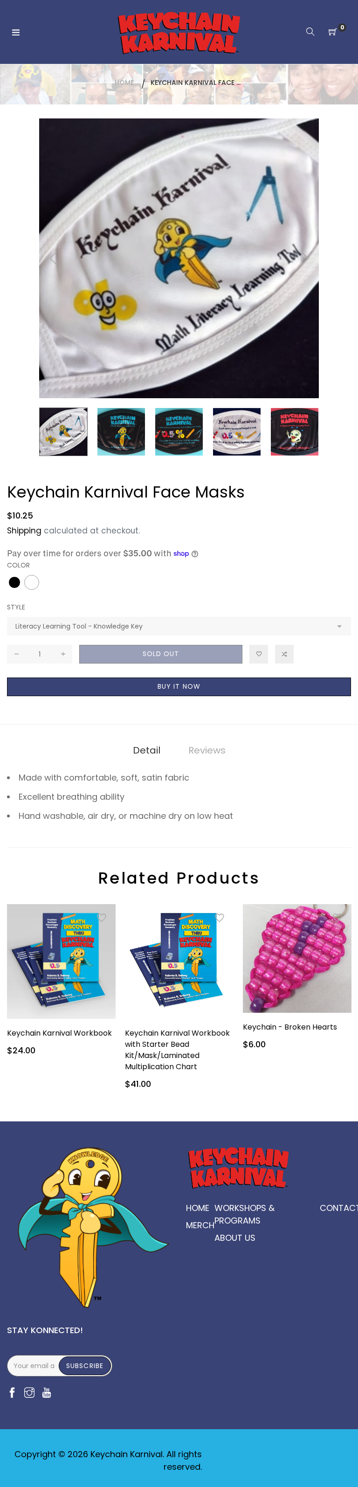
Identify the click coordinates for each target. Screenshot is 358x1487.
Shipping (24, 530)
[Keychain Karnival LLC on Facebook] (12, 1393)
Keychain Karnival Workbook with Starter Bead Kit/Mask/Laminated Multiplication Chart (177, 1050)
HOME (197, 1208)
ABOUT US (234, 1238)
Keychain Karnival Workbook (59, 1033)
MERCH (200, 1225)
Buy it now (179, 686)
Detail (146, 750)
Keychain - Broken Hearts (290, 1027)
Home (124, 82)
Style (16, 607)
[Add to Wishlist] (258, 654)
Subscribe (84, 1365)
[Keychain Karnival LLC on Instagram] (29, 1393)
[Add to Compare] (284, 654)
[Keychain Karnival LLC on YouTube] (46, 1393)
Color (18, 565)
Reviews (207, 750)
